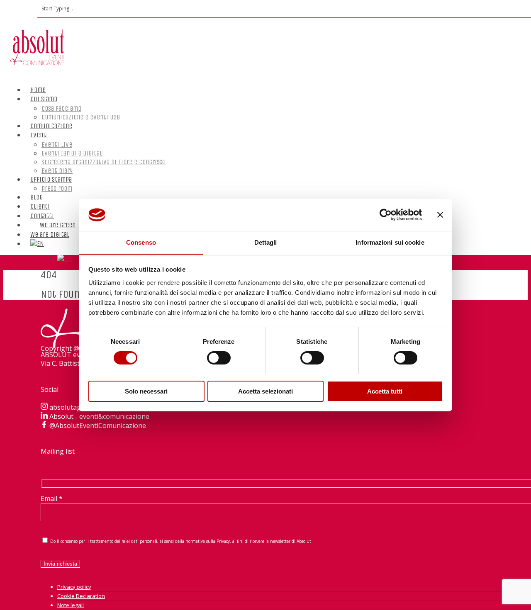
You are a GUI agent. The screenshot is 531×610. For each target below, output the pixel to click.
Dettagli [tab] (265, 241)
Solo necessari (146, 390)
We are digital (49, 234)
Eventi (39, 135)
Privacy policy (74, 587)
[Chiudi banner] (440, 215)
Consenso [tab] (141, 241)
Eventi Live (56, 144)
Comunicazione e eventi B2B (80, 117)
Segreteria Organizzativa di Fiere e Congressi (103, 162)
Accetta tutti (384, 390)
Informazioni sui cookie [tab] (390, 241)
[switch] (219, 358)
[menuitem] (37, 235)
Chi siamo (43, 99)
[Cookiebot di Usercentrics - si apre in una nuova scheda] (385, 215)
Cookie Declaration (81, 596)
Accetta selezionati (265, 390)
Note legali (70, 605)
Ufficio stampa (51, 179)
